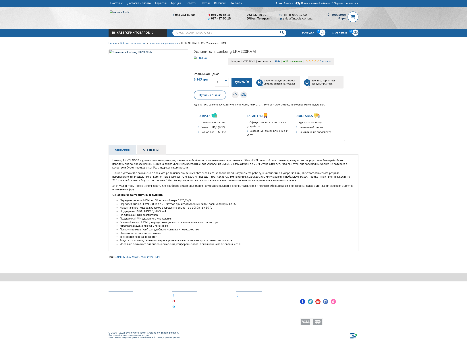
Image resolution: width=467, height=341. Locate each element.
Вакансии (220, 3)
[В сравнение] (243, 94)
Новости (191, 3)
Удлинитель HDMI (150, 256)
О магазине (116, 3)
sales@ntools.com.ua (297, 18)
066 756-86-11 (220, 15)
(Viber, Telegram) (259, 18)
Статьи (205, 3)
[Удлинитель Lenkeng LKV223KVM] (148, 52)
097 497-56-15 (221, 18)
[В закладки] (235, 94)
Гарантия (161, 3)
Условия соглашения (313, 314)
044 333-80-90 (185, 15)
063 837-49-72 (256, 15)
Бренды (176, 3)
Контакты (236, 3)
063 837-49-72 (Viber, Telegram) (259, 295)
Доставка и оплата (139, 3)
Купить (239, 82)
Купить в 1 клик (210, 95)
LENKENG (120, 256)
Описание (122, 149)
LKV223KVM (132, 256)
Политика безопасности (315, 308)
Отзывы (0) (151, 149)
